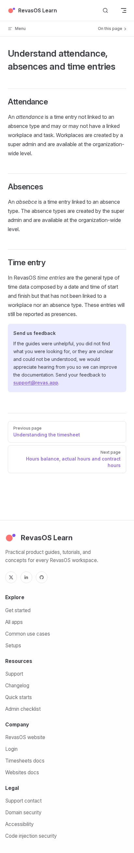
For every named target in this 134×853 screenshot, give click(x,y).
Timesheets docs (25, 761)
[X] (11, 577)
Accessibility (19, 824)
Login (11, 749)
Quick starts (18, 697)
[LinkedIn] (26, 577)
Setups (13, 645)
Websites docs (22, 772)
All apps (14, 622)
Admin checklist (23, 709)
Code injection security (31, 836)
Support (14, 674)
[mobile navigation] (123, 10)
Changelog (17, 685)
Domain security (23, 812)
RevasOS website (25, 737)
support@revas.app (35, 382)
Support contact (23, 801)
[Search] (105, 11)
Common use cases (27, 634)
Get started (18, 610)
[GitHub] (41, 577)
